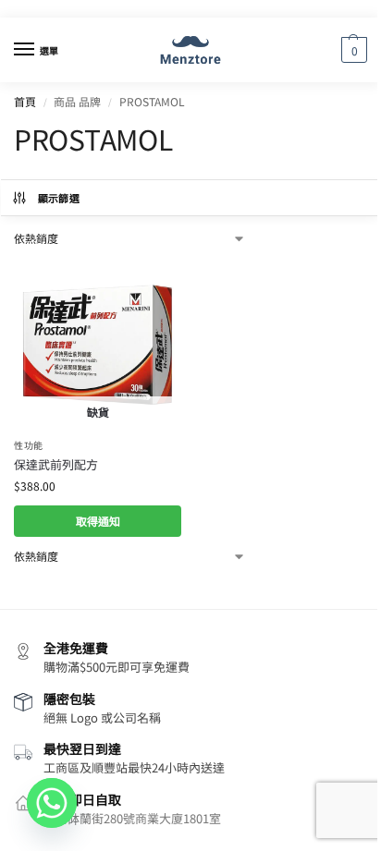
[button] (352, 50)
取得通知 (98, 521)
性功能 (28, 445)
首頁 (25, 101)
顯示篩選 (59, 197)
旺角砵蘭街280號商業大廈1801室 (132, 818)
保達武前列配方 (56, 464)
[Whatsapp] (52, 803)
